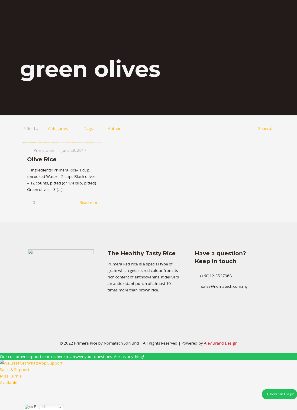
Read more (90, 202)
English (39, 407)
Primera (41, 150)
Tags (88, 128)
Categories (58, 128)
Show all (266, 128)
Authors (115, 128)
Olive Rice (42, 159)
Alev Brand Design (220, 343)
